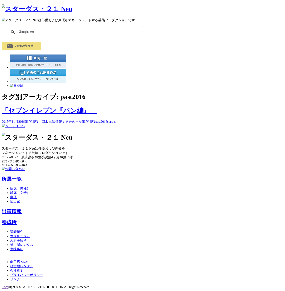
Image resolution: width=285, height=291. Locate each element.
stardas (111, 121)
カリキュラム (20, 236)
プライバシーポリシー (26, 275)
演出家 (15, 201)
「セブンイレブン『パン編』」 (49, 110)
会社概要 (16, 270)
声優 (13, 197)
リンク (15, 279)
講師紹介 (16, 231)
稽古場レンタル (21, 244)
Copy (5, 287)
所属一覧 (12, 179)
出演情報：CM (36, 121)
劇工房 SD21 (19, 262)
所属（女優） (20, 192)
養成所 (9, 222)
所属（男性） (20, 188)
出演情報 (12, 211)
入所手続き (18, 240)
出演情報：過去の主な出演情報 (72, 121)
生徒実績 (16, 249)
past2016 (101, 121)
